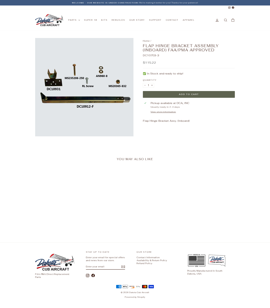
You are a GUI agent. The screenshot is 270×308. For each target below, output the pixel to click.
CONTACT (172, 20)
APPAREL (189, 20)
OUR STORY (137, 20)
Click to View (58, 212)
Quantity (150, 80)
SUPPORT (155, 20)
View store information (163, 111)
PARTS (73, 20)
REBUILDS (118, 20)
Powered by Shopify (135, 297)
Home (146, 41)
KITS (104, 20)
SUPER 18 (90, 20)
